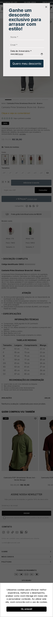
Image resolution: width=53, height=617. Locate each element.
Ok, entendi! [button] (26, 609)
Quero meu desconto (26, 63)
